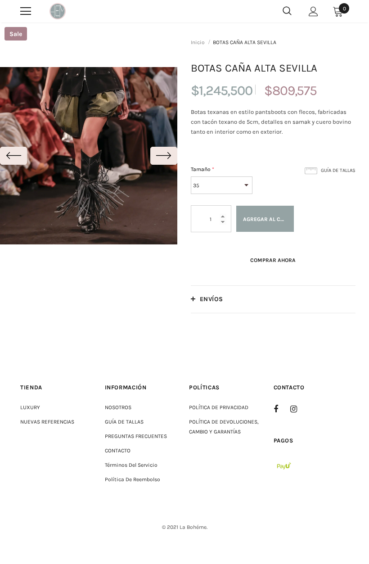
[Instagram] (298, 409)
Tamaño (202, 169)
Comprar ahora (273, 260)
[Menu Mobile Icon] (25, 11)
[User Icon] (313, 11)
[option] (88, 155)
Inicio (198, 42)
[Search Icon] (287, 11)
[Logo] (57, 11)
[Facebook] (282, 409)
